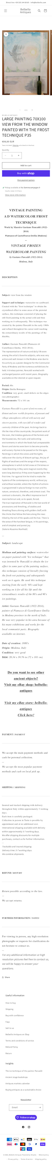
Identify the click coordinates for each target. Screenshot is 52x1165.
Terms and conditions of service (20, 1040)
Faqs (8, 1022)
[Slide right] (32, 110)
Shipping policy (41, 1159)
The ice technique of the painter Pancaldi (24, 1071)
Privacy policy (13, 1159)
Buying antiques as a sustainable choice (23, 1089)
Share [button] (7, 977)
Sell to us (10, 1028)
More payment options (26, 180)
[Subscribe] (40, 1107)
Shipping (15, 145)
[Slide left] (20, 110)
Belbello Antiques (15, 1155)
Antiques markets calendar (18, 1083)
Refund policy (44, 1155)
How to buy (11, 1003)
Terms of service (26, 1159)
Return (9, 1053)
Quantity (5, 150)
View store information (15, 195)
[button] (5, 11)
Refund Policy (12, 1047)
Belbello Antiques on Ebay (17, 1034)
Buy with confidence (15, 1015)
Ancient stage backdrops (17, 1077)
